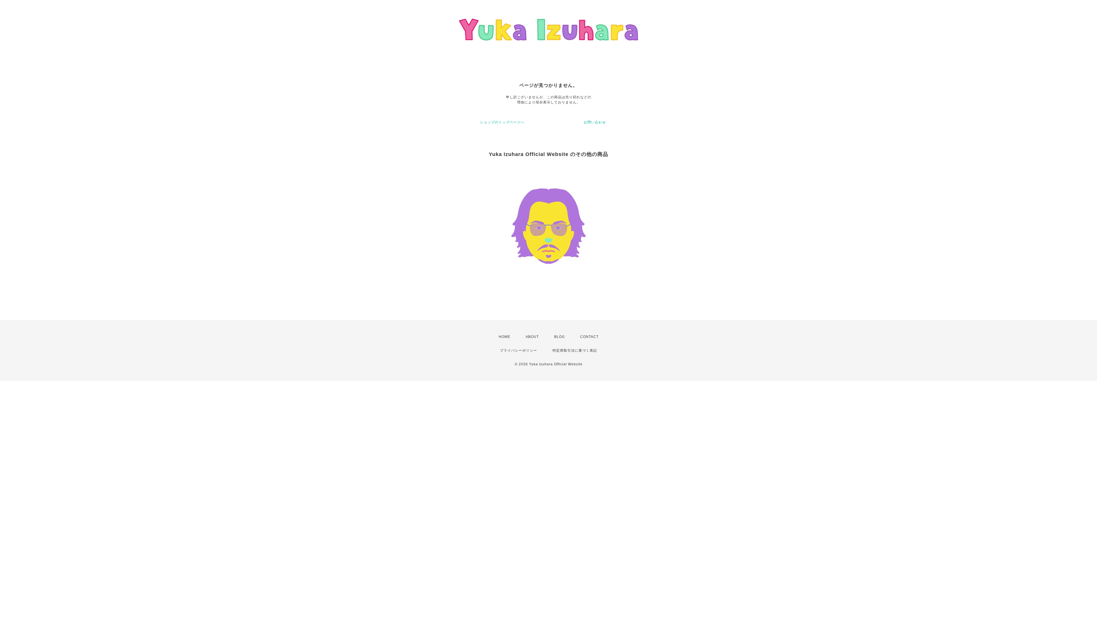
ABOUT (532, 337)
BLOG (559, 337)
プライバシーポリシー (518, 350)
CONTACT (589, 337)
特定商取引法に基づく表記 (574, 350)
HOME (504, 337)
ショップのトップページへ (502, 122)
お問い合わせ (595, 122)
